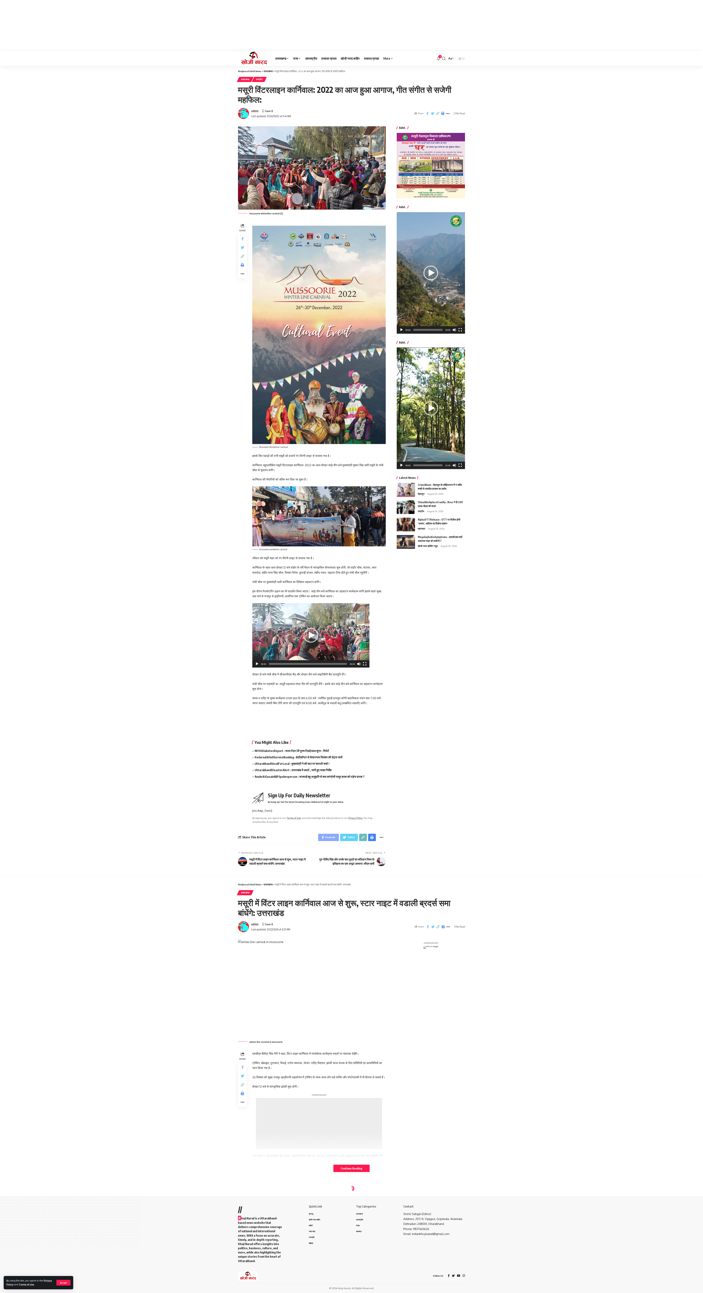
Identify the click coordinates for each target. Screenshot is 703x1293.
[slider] (308, 664)
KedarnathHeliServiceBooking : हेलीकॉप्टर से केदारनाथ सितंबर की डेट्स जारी (299, 757)
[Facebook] (449, 1276)
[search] (444, 58)
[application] (310, 635)
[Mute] (359, 664)
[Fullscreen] (365, 664)
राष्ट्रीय (259, 79)
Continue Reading (351, 1168)
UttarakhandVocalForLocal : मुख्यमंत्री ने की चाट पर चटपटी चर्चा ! (292, 763)
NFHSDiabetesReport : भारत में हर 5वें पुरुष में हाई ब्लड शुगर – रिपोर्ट (292, 751)
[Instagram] (463, 1276)
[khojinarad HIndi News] (253, 58)
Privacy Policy (355, 818)
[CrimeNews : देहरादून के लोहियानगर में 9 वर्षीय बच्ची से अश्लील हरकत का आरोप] (406, 490)
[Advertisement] (110, 25)
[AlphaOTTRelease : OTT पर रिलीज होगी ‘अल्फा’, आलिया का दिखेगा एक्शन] (406, 524)
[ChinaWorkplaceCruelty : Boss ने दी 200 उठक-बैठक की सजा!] (406, 507)
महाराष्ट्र (421, 528)
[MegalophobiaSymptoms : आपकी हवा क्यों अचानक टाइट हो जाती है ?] (406, 542)
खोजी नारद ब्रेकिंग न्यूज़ (428, 546)
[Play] (257, 664)
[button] (311, 635)
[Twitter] (453, 1276)
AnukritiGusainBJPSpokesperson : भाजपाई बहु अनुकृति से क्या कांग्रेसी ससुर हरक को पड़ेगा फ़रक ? (309, 776)
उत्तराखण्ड (245, 79)
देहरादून (421, 493)
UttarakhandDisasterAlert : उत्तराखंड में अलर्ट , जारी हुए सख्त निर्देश (293, 770)
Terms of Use (26, 1284)
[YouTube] (458, 1276)
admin (254, 110)
